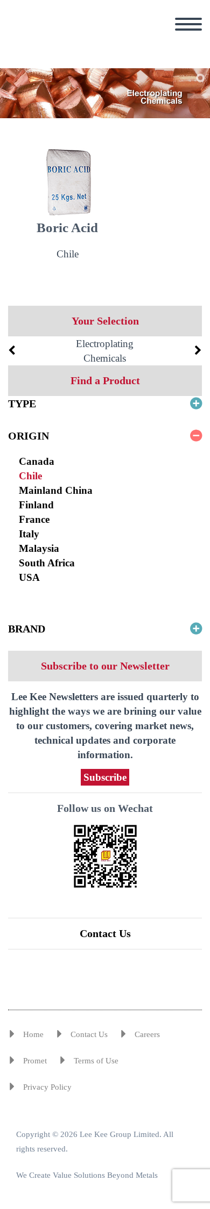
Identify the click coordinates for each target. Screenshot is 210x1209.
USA (29, 577)
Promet (35, 1060)
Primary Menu (188, 24)
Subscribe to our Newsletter (105, 666)
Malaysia (39, 548)
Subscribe (105, 777)
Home (33, 1034)
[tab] (105, 403)
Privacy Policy (47, 1087)
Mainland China (56, 490)
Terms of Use (96, 1060)
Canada (36, 461)
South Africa (47, 562)
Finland (36, 504)
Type (22, 403)
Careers (147, 1034)
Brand (26, 629)
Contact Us (105, 933)
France (34, 519)
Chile (30, 475)
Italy (29, 533)
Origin (28, 436)
